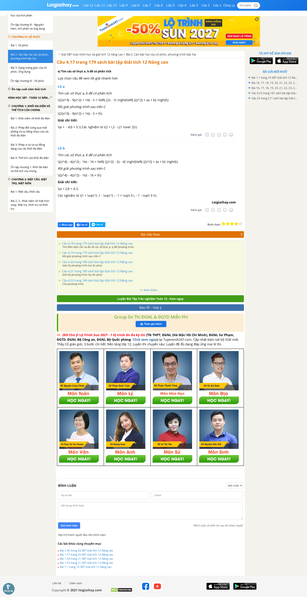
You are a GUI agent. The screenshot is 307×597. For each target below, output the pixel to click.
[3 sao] (232, 224)
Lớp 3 (194, 5)
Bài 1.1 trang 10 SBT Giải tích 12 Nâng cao (85, 567)
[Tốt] (225, 134)
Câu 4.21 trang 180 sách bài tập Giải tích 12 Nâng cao (97, 271)
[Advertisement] (275, 157)
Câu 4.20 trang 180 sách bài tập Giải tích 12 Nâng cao (97, 262)
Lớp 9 (123, 5)
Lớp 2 (205, 5)
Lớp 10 (112, 5)
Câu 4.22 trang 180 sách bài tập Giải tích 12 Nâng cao (97, 280)
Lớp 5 (170, 5)
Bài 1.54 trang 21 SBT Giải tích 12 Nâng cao (86, 558)
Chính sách (75, 583)
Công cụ (229, 5)
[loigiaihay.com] (63, 7)
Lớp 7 (147, 5)
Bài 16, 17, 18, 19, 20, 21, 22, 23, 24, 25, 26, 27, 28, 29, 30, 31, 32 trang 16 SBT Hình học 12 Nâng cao (274, 82)
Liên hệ (56, 583)
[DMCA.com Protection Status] (121, 591)
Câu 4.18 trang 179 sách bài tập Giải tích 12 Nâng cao (97, 243)
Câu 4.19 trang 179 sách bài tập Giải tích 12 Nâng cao (97, 253)
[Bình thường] (219, 134)
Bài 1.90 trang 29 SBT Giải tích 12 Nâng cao (86, 550)
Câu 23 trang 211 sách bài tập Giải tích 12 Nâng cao (274, 98)
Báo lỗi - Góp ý (150, 307)
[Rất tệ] (207, 134)
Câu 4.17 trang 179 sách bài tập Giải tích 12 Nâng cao (112, 62)
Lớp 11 (100, 5)
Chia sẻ (83, 224)
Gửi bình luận (69, 525)
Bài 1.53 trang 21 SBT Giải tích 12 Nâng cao (86, 562)
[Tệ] (213, 134)
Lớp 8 (135, 5)
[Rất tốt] (231, 134)
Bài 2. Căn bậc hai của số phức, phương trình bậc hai (161, 54)
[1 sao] (223, 224)
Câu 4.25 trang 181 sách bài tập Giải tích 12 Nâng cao (274, 93)
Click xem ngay (145, 339)
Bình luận (67, 225)
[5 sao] (240, 224)
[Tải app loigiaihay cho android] (260, 60)
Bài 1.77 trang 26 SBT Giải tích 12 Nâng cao (86, 554)
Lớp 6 (159, 5)
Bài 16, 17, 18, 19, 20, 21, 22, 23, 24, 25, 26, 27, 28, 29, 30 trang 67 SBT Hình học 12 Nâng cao (274, 88)
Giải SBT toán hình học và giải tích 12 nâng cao (92, 54)
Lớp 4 (182, 5)
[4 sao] (236, 224)
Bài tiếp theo (150, 234)
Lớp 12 (88, 5)
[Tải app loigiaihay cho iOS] (286, 60)
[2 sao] (228, 224)
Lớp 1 (217, 5)
